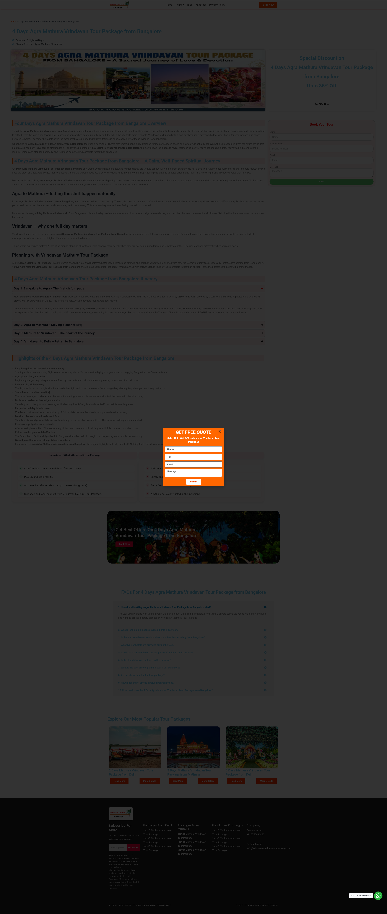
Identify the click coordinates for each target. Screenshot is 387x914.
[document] (193, 457)
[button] (220, 432)
